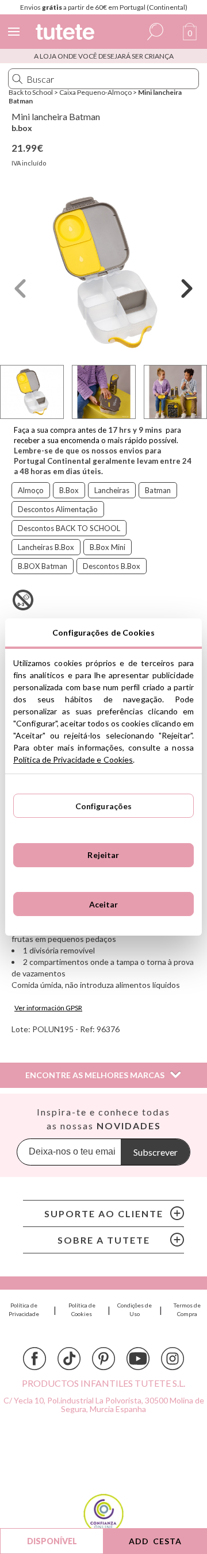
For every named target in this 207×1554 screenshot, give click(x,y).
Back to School (31, 92)
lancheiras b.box (46, 547)
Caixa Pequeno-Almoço (95, 92)
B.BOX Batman (42, 566)
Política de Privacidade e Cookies (73, 759)
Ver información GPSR (48, 1007)
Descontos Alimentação (58, 509)
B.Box (69, 490)
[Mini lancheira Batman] (103, 273)
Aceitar (103, 904)
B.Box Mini (107, 547)
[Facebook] (34, 1358)
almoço (31, 490)
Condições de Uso (134, 1309)
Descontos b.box (111, 566)
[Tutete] (67, 33)
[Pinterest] (103, 1358)
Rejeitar (103, 855)
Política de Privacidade (24, 1309)
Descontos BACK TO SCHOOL (69, 528)
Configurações (103, 806)
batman (158, 490)
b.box (22, 128)
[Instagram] (172, 1358)
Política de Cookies (81, 1309)
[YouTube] (138, 1358)
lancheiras (111, 490)
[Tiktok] (68, 1358)
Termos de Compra (187, 1309)
